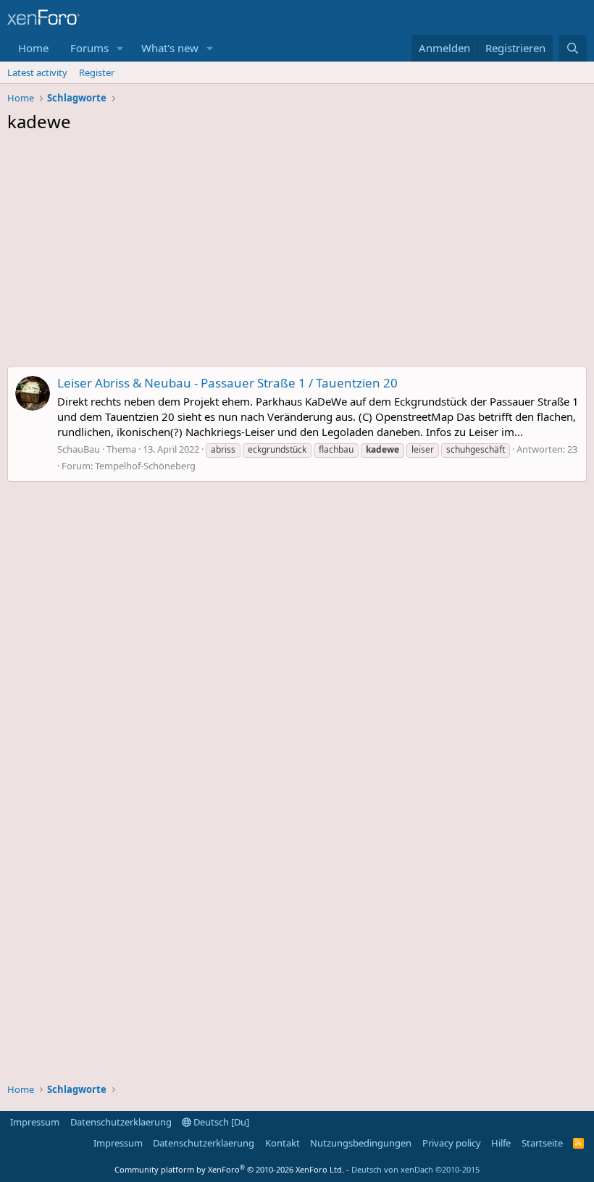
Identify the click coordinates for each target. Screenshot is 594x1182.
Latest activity (37, 72)
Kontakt (282, 1142)
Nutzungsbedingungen (360, 1142)
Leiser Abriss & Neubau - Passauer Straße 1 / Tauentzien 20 (227, 382)
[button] (120, 48)
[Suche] (573, 48)
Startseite (542, 1142)
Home (33, 48)
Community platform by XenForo (229, 1169)
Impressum (34, 1121)
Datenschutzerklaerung (121, 1121)
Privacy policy (451, 1142)
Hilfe (501, 1142)
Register (96, 72)
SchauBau (78, 449)
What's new (169, 48)
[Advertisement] (297, 253)
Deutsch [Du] (220, 1121)
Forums (89, 48)
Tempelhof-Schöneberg (145, 465)
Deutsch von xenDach (415, 1169)
